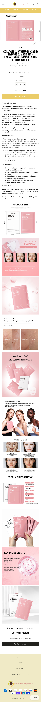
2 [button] (21, 47)
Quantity (20, 80)
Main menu (20, 669)
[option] (20, 10)
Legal (20, 663)
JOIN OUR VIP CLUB (20, 674)
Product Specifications (20, 72)
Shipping (13, 66)
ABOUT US (20, 657)
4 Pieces (21, 76)
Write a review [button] (20, 644)
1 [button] (19, 47)
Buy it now (20, 96)
